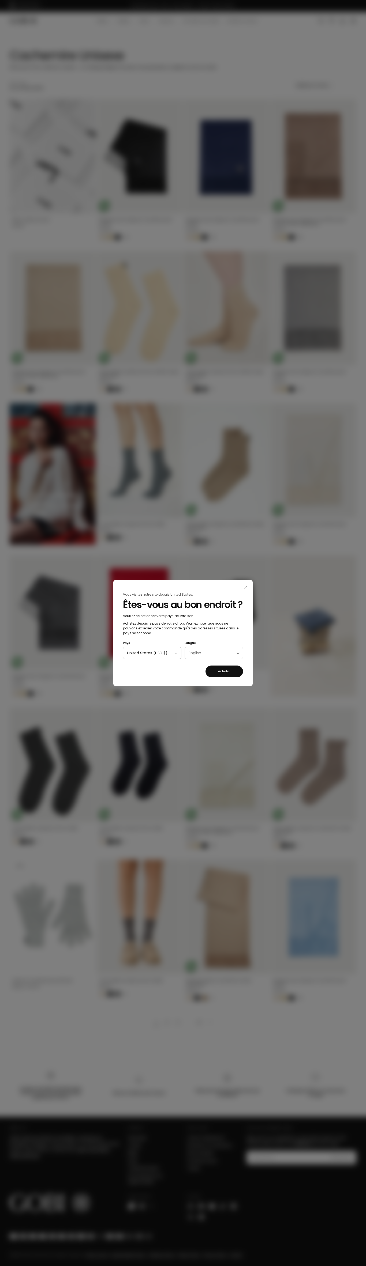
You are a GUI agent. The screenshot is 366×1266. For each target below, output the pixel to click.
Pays (126, 643)
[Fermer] (245, 587)
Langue (190, 643)
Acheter (224, 671)
